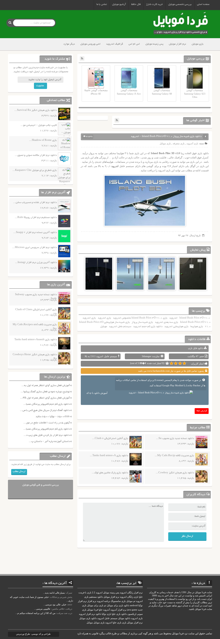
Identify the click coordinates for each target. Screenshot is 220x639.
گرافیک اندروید (114, 44)
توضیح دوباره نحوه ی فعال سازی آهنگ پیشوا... (45, 391)
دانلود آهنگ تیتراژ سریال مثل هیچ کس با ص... (45, 410)
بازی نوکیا (106, 614)
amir (70, 604)
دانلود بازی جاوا (119, 614)
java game (132, 610)
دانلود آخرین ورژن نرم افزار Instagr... (36, 262)
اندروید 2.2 (97, 592)
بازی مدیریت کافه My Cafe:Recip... (174, 455)
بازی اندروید (104, 318)
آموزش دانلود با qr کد (96, 393)
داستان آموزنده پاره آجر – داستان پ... (49, 441)
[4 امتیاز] (171, 363)
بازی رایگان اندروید (129, 597)
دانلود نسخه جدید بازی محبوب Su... (175, 438)
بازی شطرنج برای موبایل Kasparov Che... (34, 170)
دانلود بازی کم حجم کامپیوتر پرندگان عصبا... (46, 404)
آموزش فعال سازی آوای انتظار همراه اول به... (45, 385)
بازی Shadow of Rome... (43, 140)
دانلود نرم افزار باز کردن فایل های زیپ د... (47, 435)
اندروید (173, 318)
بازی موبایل (197, 44)
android (134, 605)
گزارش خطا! (201, 411)
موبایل (103, 326)
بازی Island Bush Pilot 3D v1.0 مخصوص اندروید (140, 318)
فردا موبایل (92, 610)
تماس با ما (101, 4)
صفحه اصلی (203, 4)
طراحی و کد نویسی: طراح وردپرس (33, 634)
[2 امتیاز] (180, 363)
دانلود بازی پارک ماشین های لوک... (110, 472)
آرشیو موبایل (119, 4)
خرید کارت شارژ (154, 4)
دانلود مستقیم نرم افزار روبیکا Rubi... (36, 217)
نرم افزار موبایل (177, 44)
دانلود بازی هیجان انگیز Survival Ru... (35, 110)
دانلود (98, 614)
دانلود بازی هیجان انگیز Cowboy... (175, 472)
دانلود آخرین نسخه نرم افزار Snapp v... (35, 232)
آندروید (106, 610)
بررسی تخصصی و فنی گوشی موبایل (40, 485)
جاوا (100, 610)
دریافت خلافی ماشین (62, 608)
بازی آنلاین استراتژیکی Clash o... (110, 438)
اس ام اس (134, 44)
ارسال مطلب (19, 471)
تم (105, 605)
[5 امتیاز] (167, 363)
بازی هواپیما (196, 326)
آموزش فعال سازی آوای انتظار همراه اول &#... (45, 398)
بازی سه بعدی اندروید (166, 322)
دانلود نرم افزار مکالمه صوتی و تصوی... (36, 155)
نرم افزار (91, 601)
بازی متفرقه (179, 143)
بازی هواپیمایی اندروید (176, 326)
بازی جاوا (117, 622)
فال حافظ (136, 4)
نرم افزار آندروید (118, 610)
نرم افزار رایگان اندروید (131, 592)
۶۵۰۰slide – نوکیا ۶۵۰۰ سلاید (53, 416)
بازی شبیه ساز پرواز (142, 322)
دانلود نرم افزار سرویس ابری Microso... (34, 247)
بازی (124, 622)
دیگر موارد (69, 44)
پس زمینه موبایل (154, 44)
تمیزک (69, 592)
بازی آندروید (192, 143)
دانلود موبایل (124, 618)
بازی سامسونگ (118, 601)
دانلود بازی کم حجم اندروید (147, 326)
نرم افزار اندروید (87, 614)
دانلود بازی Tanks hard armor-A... (109, 455)
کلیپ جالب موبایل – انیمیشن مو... (39, 125)
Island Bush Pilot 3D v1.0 (194, 318)
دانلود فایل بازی (195, 348)
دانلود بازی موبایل (88, 618)
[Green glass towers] (193, 283)
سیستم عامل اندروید (120, 326)
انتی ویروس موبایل (90, 44)
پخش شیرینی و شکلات (61, 597)
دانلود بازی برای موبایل (118, 605)
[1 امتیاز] (184, 363)
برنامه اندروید (103, 601)
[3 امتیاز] (175, 363)
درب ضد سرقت (64, 613)
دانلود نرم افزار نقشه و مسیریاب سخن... (35, 202)
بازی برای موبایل (95, 605)
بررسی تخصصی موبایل (180, 4)
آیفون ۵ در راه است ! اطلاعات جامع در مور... (46, 422)
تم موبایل (130, 601)
